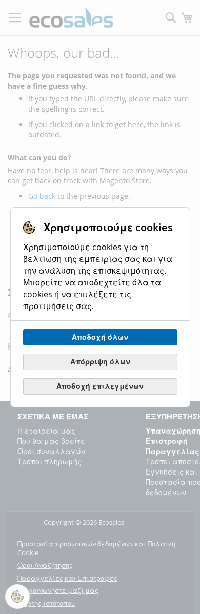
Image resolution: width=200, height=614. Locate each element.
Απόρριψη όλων (100, 361)
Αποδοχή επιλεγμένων (100, 386)
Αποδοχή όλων (100, 337)
